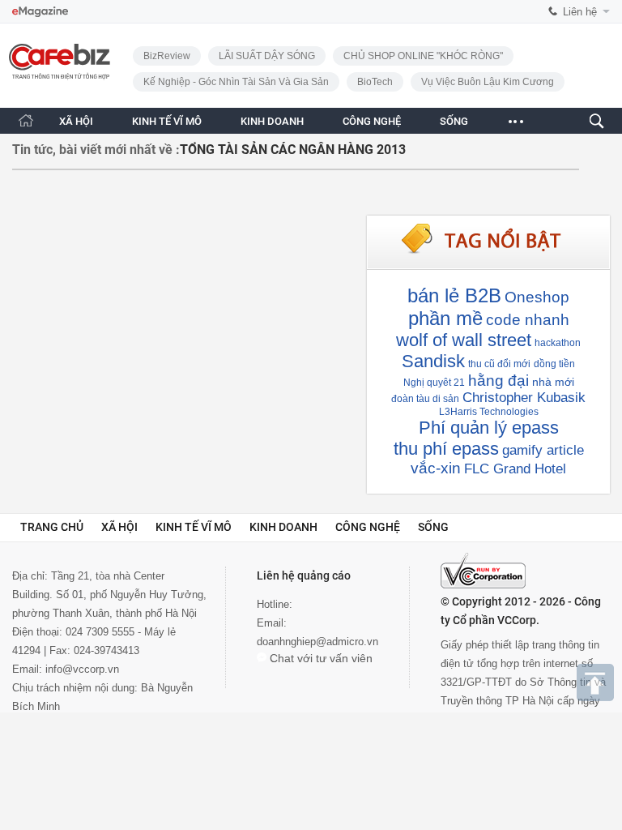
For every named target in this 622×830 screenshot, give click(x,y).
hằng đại (498, 380)
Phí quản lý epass (489, 427)
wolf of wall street (463, 340)
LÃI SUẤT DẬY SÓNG (267, 56)
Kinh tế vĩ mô (194, 526)
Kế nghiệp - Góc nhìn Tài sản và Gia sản (236, 82)
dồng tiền (554, 364)
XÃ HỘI (76, 121)
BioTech (375, 82)
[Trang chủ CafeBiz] (26, 120)
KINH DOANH (272, 121)
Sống (433, 526)
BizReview (166, 56)
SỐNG (454, 121)
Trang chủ (51, 526)
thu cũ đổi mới (499, 364)
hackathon (558, 343)
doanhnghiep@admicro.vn (317, 641)
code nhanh (527, 319)
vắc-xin (436, 468)
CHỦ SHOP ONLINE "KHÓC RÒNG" (423, 56)
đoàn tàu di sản (425, 398)
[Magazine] (40, 11)
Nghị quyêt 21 (434, 382)
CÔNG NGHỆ (372, 121)
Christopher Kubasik (524, 397)
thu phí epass (446, 449)
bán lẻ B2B (454, 295)
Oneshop (537, 297)
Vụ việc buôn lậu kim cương (487, 82)
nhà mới (553, 381)
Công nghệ (367, 526)
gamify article (543, 450)
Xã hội (119, 526)
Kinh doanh (283, 526)
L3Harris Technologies (489, 411)
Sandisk (433, 361)
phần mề (445, 318)
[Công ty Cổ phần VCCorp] (483, 570)
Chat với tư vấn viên (319, 658)
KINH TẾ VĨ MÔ (167, 121)
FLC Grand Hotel (515, 469)
